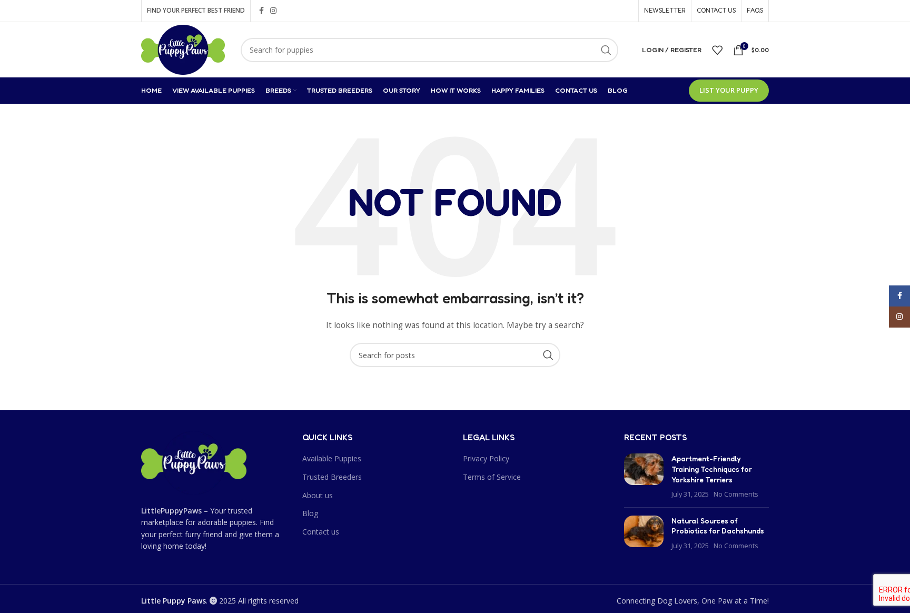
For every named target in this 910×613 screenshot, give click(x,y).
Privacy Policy (486, 458)
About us (317, 495)
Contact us (320, 532)
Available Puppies (331, 458)
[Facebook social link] (261, 11)
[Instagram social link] (273, 11)
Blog (310, 513)
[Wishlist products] (717, 50)
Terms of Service (492, 477)
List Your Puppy (728, 90)
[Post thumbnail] (644, 476)
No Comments (736, 494)
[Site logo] (183, 49)
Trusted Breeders (332, 477)
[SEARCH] (606, 50)
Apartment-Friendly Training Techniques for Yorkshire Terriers (711, 468)
